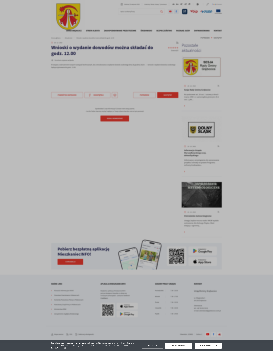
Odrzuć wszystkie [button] (178, 345)
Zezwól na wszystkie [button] (208, 345)
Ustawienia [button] (152, 345)
